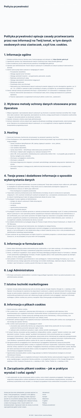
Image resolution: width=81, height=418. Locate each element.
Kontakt (75, 4)
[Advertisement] (40, 22)
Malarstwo (55, 4)
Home (44, 394)
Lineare (24, 407)
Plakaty (62, 4)
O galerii (68, 4)
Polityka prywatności (48, 405)
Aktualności (47, 4)
